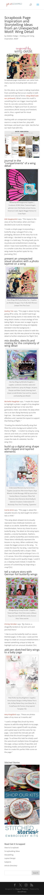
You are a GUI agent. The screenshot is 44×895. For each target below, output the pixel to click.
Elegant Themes (21, 889)
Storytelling (8, 855)
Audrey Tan (8, 311)
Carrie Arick (9, 510)
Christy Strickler (10, 624)
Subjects (7, 862)
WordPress (22, 892)
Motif (16, 39)
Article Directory (10, 865)
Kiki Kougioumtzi (11, 219)
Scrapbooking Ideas (12, 851)
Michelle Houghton (11, 401)
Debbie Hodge (12, 36)
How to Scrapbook (11, 847)
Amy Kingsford (10, 714)
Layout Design (9, 858)
